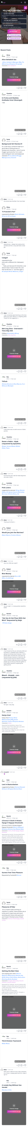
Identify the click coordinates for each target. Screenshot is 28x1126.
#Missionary (5, 64)
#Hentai (4, 384)
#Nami (4, 535)
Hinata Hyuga (15, 830)
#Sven (20, 789)
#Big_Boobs (14, 719)
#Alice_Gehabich (7, 62)
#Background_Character (9, 157)
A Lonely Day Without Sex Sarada (12, 1086)
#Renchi (15, 827)
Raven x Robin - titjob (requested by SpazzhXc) (11, 442)
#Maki (4, 1043)
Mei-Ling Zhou (12, 335)
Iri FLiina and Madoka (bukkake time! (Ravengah (12, 99)
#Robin (18, 446)
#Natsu (4, 492)
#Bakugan (15, 62)
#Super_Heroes (6, 446)
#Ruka (8, 1043)
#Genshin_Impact (7, 721)
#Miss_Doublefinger (8, 578)
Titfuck (4, 381)
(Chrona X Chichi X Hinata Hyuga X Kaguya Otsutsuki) (12, 822)
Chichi (9, 830)
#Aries (10, 271)
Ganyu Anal (6, 715)
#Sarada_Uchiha (6, 1090)
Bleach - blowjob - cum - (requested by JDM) (11, 676)
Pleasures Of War (8, 907)
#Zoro (16, 576)
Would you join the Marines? (13, 532)
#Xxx (15, 384)
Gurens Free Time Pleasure (12, 872)
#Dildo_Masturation (19, 977)
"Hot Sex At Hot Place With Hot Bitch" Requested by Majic (14, 619)
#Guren (19, 875)
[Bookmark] (21, 88)
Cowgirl (5, 258)
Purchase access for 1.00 (14, 79)
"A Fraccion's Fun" (8, 212)
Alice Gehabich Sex (9, 59)
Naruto (10, 918)
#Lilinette (21, 214)
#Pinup (17, 333)
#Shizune (4, 386)
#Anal (15, 718)
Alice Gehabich (12, 65)
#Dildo (4, 977)
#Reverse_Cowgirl (18, 271)
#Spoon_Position (11, 535)
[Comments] (19, 88)
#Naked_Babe (20, 829)
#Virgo (18, 490)
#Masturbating (6, 719)
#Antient (21, 721)
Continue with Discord (15, 38)
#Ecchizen (5, 494)
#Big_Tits (21, 62)
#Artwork (4, 789)
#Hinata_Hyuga (7, 623)
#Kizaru (18, 535)
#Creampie (19, 64)
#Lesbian (14, 979)
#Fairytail (22, 787)
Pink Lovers (6, 488)
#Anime (10, 494)
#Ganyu (11, 718)
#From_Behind (12, 156)
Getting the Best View (10, 971)
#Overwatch (10, 333)
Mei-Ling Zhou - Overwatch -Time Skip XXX (12, 330)
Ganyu (10, 723)
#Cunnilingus (12, 216)
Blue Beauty (6, 574)
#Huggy (19, 156)
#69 (19, 576)
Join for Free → (14, 31)
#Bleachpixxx (11, 975)
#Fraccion (5, 216)
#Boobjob (10, 386)
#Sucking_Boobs (7, 979)
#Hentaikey (21, 492)
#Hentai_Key (11, 829)
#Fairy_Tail (16, 494)
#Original (10, 789)
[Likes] (25, 88)
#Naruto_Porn (21, 384)
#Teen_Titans (6, 448)
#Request (21, 827)
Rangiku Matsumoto (13, 981)
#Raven (13, 446)
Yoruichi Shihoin (11, 982)
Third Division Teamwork (11, 1041)
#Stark (17, 214)
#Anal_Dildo (9, 977)
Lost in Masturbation (10, 784)
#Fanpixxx (12, 64)
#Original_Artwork (11, 492)
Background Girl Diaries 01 (12, 144)
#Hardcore (10, 384)
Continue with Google (15, 35)
